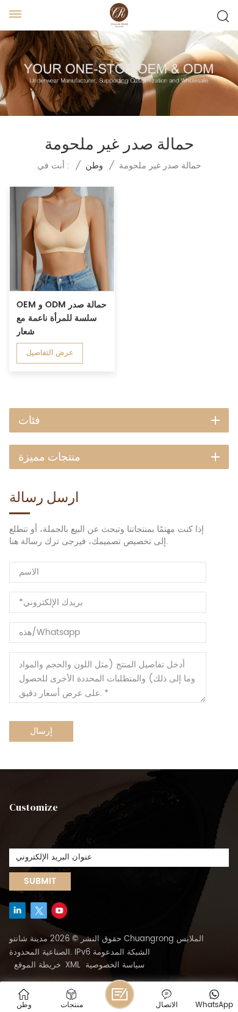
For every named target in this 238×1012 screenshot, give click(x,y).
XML (73, 966)
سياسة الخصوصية (115, 966)
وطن (94, 165)
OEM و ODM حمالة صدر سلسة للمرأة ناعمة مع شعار (61, 318)
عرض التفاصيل (49, 353)
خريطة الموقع (37, 966)
